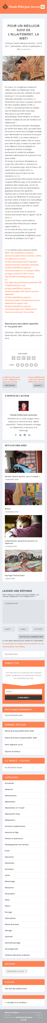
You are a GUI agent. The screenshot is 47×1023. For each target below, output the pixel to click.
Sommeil (9, 936)
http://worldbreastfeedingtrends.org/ (19, 276)
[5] (19, 137)
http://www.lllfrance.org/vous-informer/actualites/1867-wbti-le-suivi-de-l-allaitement (22, 291)
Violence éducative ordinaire (17, 955)
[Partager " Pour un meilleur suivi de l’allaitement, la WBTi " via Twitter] (18, 358)
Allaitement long (12, 814)
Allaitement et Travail (14, 808)
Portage (8, 912)
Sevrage (8, 930)
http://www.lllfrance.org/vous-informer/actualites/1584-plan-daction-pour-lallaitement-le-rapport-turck (23, 300)
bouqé (23, 1020)
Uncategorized (11, 949)
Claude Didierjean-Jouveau (24, 43)
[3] (34, 105)
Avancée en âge (11, 832)
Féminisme (9, 863)
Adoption (9, 789)
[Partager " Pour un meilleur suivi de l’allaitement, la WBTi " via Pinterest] (28, 358)
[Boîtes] (23, 494)
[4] (13, 108)
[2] (34, 99)
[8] (6, 306)
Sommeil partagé (12, 943)
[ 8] (18, 226)
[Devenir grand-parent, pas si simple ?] (23, 462)
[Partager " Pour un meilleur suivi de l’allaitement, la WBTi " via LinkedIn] (33, 358)
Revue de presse (12, 924)
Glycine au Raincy (12, 751)
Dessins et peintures (14, 838)
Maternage (10, 881)
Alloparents (10, 820)
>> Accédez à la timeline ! (16, 1002)
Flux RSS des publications (16, 988)
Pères (7, 900)
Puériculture (10, 918)
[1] (15, 96)
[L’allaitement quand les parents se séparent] (23, 526)
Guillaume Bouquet (24, 1017)
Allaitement (10, 801)
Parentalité (10, 893)
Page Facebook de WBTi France (21, 273)
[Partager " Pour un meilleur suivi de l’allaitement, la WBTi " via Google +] (23, 358)
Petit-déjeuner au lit (14, 744)
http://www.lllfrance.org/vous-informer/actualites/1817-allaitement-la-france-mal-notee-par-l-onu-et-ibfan (21, 309)
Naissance (9, 887)
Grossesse (9, 869)
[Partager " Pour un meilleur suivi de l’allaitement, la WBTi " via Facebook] (13, 358)
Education (9, 857)
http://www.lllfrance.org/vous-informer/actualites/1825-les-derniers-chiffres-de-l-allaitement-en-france (23, 256)
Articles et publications (31, 46)
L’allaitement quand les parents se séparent (21, 542)
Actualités (9, 783)
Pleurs (7, 906)
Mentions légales (12, 1012)
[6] (18, 176)
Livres (7, 875)
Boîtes (8, 509)
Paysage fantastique (15, 575)
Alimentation (16, 46)
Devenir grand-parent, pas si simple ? (22, 476)
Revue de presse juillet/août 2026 (19, 731)
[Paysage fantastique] (23, 561)
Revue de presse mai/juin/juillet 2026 (21, 738)
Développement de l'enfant (17, 844)
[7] (10, 217)
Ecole (7, 850)
